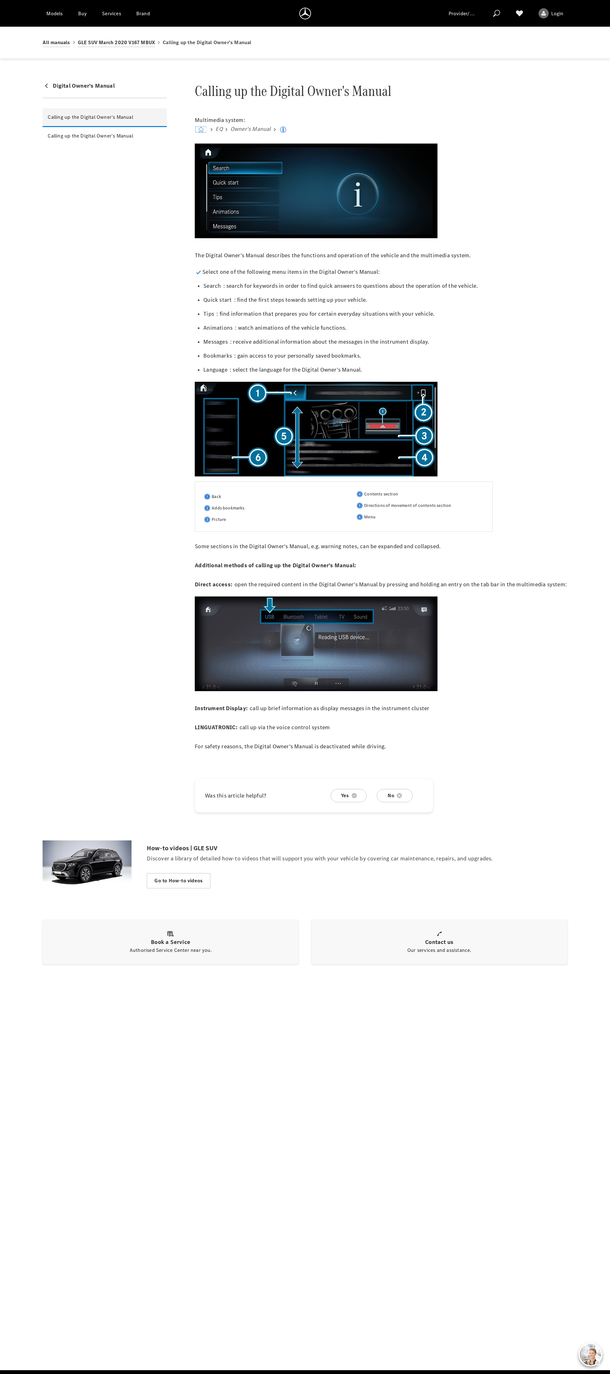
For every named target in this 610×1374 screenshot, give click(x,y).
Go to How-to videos (178, 880)
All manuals (56, 42)
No (391, 795)
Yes (345, 795)
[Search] (496, 13)
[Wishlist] (519, 13)
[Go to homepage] (305, 13)
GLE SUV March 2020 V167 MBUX (116, 42)
